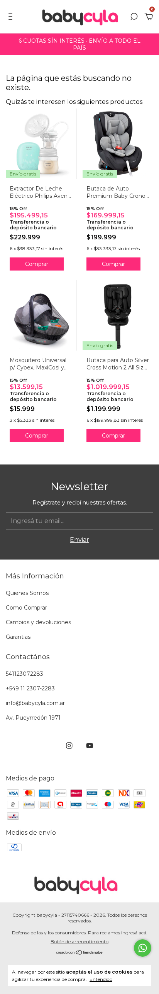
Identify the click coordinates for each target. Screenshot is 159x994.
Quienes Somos (27, 593)
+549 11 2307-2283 (30, 688)
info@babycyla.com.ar (35, 703)
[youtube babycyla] (89, 745)
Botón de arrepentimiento (79, 941)
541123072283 (24, 673)
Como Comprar (26, 607)
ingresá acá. (134, 933)
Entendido (101, 979)
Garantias (18, 636)
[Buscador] (134, 16)
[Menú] (12, 16)
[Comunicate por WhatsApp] (142, 948)
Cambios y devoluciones (38, 622)
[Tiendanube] (80, 953)
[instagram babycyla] (69, 745)
